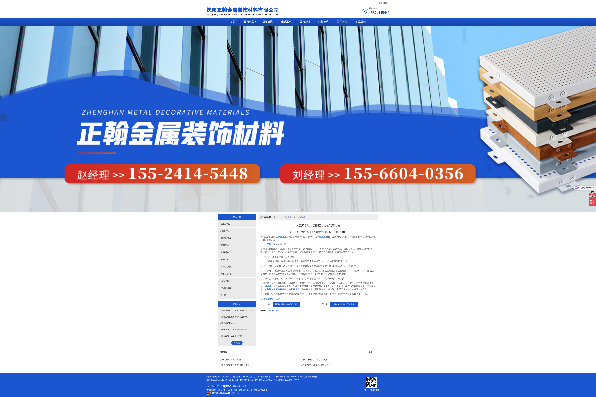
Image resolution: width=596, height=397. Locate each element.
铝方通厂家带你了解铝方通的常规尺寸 (316, 365)
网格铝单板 (225, 259)
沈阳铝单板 (281, 377)
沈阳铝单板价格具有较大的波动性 (315, 360)
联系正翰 (361, 21)
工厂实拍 (342, 21)
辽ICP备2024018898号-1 (224, 393)
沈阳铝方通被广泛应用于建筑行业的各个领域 (238, 310)
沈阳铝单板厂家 (267, 377)
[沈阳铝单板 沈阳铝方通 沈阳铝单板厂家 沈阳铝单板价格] (298, 119)
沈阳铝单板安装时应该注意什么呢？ (234, 365)
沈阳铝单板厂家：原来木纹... (344, 304)
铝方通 (223, 295)
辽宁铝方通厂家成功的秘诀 (231, 360)
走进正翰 (286, 21)
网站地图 (237, 386)
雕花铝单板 (225, 252)
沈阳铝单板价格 (260, 390)
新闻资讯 (301, 217)
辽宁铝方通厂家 (241, 377)
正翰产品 (249, 21)
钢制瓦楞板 (225, 281)
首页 (232, 21)
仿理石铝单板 (226, 274)
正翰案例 (305, 21)
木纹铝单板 (225, 231)
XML (245, 386)
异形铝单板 (225, 224)
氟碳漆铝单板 (226, 238)
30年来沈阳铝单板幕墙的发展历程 (234, 329)
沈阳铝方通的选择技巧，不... (286, 304)
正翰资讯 (268, 21)
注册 (386, 2)
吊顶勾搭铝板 (226, 267)
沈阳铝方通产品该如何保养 (231, 336)
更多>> (372, 352)
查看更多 (237, 343)
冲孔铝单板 (225, 245)
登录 (380, 2)
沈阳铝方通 (273, 310)
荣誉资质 (323, 21)
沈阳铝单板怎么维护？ (229, 323)
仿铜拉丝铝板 (226, 288)
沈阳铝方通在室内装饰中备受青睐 (234, 317)
